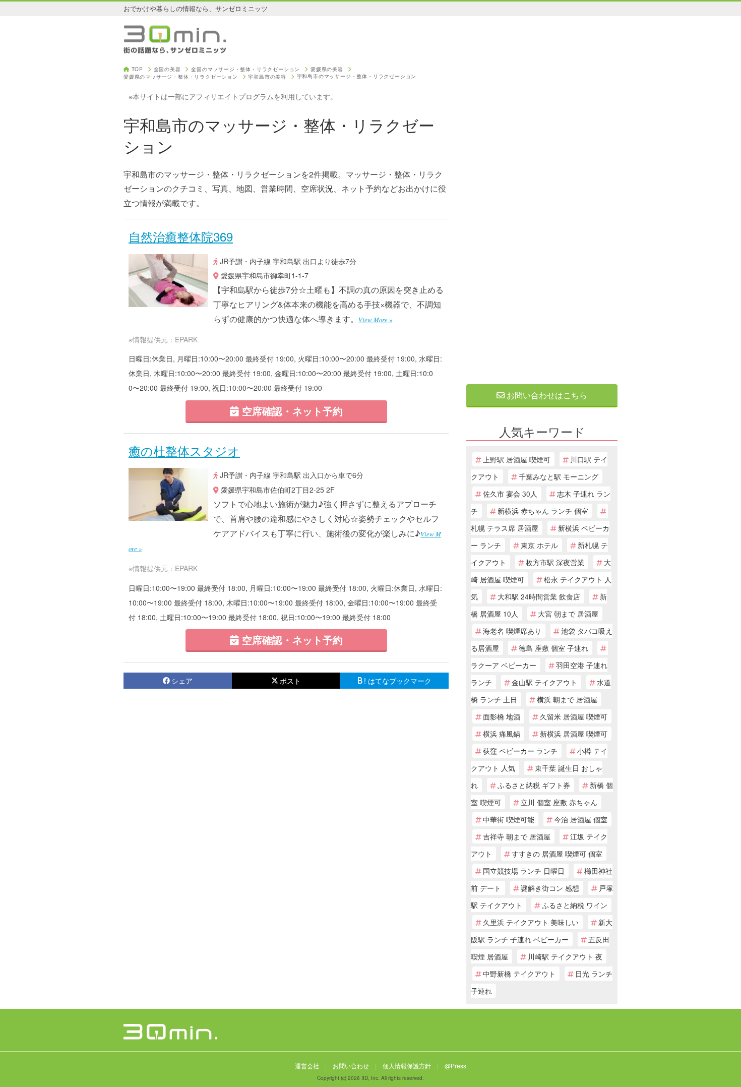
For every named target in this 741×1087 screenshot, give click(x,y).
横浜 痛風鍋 (501, 734)
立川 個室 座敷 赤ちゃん (559, 802)
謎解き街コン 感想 (550, 888)
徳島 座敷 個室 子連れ (553, 648)
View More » (375, 319)
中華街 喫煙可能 (508, 819)
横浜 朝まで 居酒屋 (567, 699)
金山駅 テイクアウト (544, 682)
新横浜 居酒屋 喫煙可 (573, 734)
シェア (182, 681)
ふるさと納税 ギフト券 (534, 785)
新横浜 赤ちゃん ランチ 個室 (543, 511)
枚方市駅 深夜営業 (555, 562)
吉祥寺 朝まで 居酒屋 (516, 836)
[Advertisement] (542, 218)
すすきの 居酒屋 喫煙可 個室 (557, 854)
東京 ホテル (539, 545)
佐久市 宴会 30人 (510, 494)
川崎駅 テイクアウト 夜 (565, 956)
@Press (455, 1065)
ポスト (290, 681)
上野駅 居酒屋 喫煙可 (516, 459)
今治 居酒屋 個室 (580, 819)
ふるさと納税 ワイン (574, 905)
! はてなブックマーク (397, 681)
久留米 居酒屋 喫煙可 (573, 716)
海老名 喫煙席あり (512, 631)
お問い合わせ (351, 1065)
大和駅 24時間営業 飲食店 (539, 596)
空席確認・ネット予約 (291, 410)
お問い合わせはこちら (546, 395)
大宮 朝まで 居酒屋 (568, 614)
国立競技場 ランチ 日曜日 (524, 871)
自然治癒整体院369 (181, 236)
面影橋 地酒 (501, 716)
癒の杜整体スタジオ (184, 450)
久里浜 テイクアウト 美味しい (531, 922)
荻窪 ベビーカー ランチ (520, 751)
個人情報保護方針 (407, 1065)
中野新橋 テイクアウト (519, 974)
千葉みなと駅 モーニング (558, 476)
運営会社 (307, 1065)
